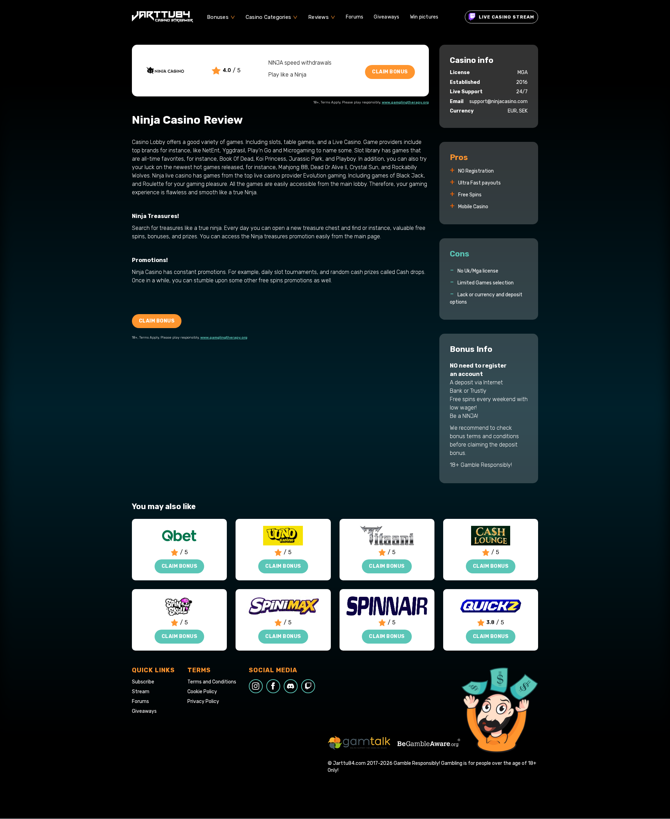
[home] (162, 17)
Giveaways (386, 17)
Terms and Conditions (211, 682)
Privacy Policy (203, 701)
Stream (140, 692)
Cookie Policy (202, 692)
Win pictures (424, 17)
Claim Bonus (390, 72)
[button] (221, 17)
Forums (355, 17)
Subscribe (143, 682)
